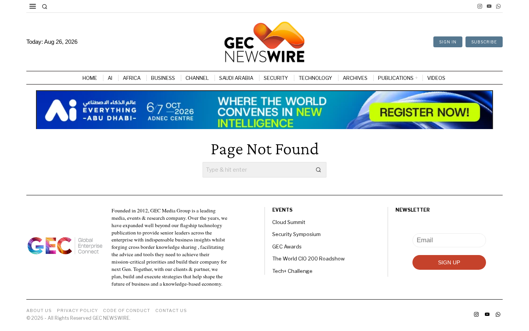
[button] (318, 170)
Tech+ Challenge (292, 271)
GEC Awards (287, 246)
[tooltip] (480, 6)
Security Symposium (296, 234)
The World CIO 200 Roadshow (308, 258)
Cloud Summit (288, 222)
